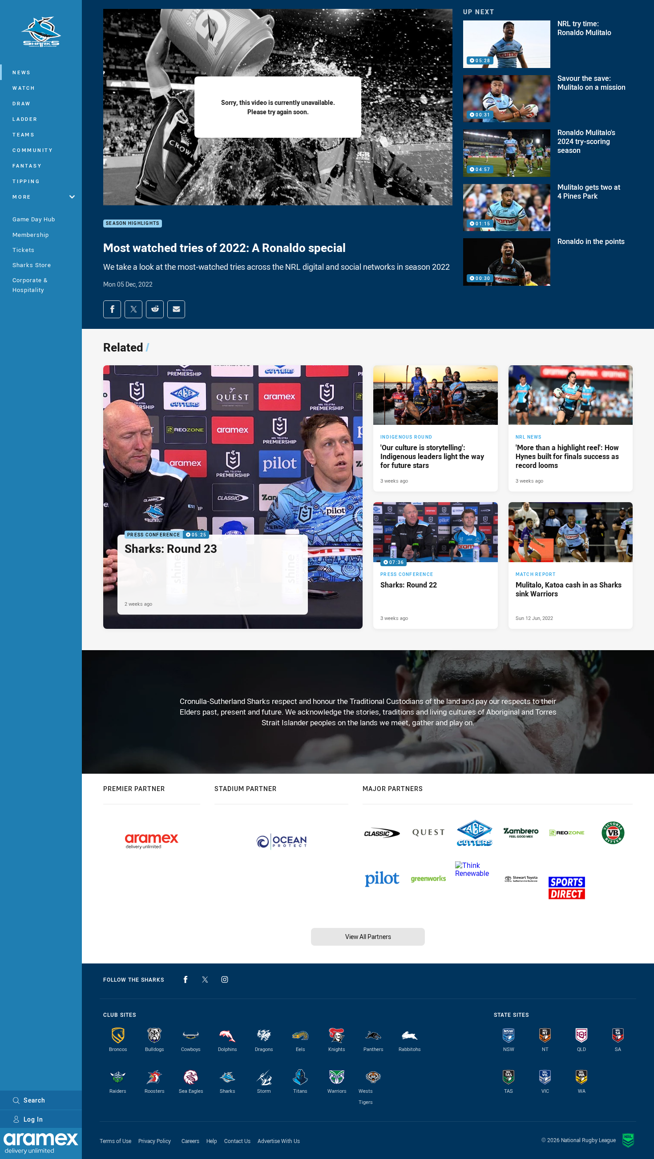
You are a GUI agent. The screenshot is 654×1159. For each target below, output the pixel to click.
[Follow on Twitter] (205, 979)
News (21, 72)
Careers (190, 1140)
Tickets (23, 250)
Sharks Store (31, 265)
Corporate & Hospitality (30, 284)
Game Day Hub (33, 219)
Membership (30, 235)
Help (211, 1140)
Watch (24, 87)
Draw (21, 103)
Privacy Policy (154, 1140)
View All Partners (368, 936)
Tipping (26, 181)
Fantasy (27, 165)
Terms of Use (115, 1140)
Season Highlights (132, 224)
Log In (33, 1119)
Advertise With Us (279, 1140)
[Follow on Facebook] (185, 979)
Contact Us (237, 1140)
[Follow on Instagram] (224, 979)
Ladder (25, 119)
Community (32, 150)
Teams (23, 134)
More (21, 196)
